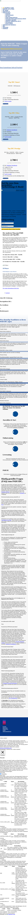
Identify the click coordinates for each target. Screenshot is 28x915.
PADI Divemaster (9, 15)
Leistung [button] (2, 838)
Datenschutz (5, 729)
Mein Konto (5, 27)
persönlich (22, 493)
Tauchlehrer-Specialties (10, 19)
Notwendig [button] (2, 772)
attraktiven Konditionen (11, 644)
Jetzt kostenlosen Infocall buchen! (11, 67)
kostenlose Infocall (5, 491)
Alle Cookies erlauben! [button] (15, 749)
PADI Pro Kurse (6, 12)
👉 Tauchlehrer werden (8, 7)
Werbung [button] (2, 858)
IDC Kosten (5, 10)
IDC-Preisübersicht (13, 698)
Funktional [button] (2, 826)
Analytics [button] (2, 851)
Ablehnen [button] (8, 749)
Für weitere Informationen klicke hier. (11, 288)
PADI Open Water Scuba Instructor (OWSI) (15, 18)
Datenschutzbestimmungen (6, 748)
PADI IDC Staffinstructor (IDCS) (13, 21)
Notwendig (4, 774)
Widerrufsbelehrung (7, 731)
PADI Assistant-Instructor (11, 17)
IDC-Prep (7, 16)
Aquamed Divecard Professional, (10, 683)
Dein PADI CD (6, 11)
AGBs (4, 730)
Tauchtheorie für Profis (6, 520)
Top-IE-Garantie (7, 101)
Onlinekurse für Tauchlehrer (9, 24)
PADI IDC (7, 13)
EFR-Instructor (9, 22)
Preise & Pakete (9, 23)
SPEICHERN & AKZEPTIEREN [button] (7, 913)
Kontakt (4, 726)
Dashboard (5, 28)
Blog (4, 26)
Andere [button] (1, 903)
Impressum (5, 727)
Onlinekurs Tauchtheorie (12, 129)
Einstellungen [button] (3, 749)
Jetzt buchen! (5, 103)
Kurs (2, 504)
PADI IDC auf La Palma (8, 8)
